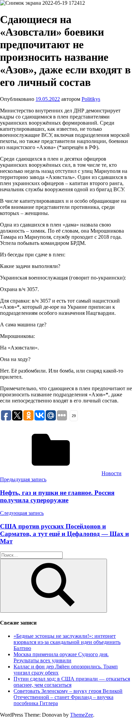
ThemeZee (81, 715)
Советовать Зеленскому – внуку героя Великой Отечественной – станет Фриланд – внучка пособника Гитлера (68, 697)
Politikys (91, 99)
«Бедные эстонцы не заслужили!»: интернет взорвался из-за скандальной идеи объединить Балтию (67, 642)
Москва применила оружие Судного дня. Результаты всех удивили (61, 657)
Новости (112, 473)
